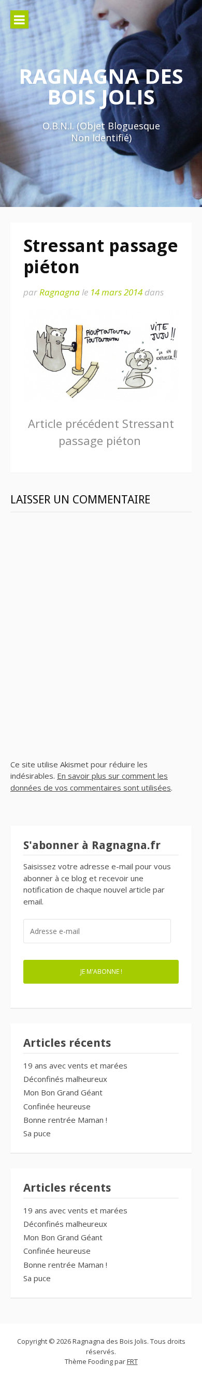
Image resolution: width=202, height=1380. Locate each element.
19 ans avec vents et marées (75, 1065)
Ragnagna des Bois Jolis (101, 86)
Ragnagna (59, 292)
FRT (132, 1361)
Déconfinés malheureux (65, 1079)
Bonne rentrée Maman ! (65, 1120)
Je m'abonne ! (101, 971)
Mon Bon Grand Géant (63, 1092)
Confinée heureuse (57, 1106)
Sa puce (37, 1133)
